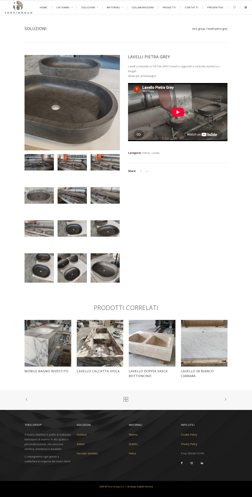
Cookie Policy (189, 434)
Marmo (133, 434)
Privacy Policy (189, 444)
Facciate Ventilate (87, 453)
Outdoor (82, 434)
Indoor (146, 153)
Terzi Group (198, 28)
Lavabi (155, 153)
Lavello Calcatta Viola (98, 371)
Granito (133, 444)
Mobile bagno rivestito (46, 371)
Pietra (132, 453)
